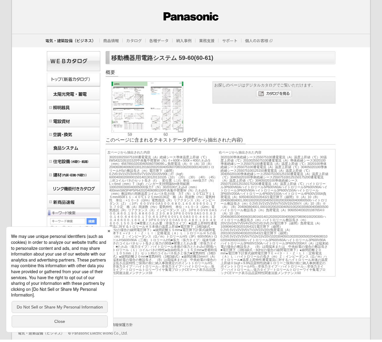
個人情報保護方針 (118, 324)
